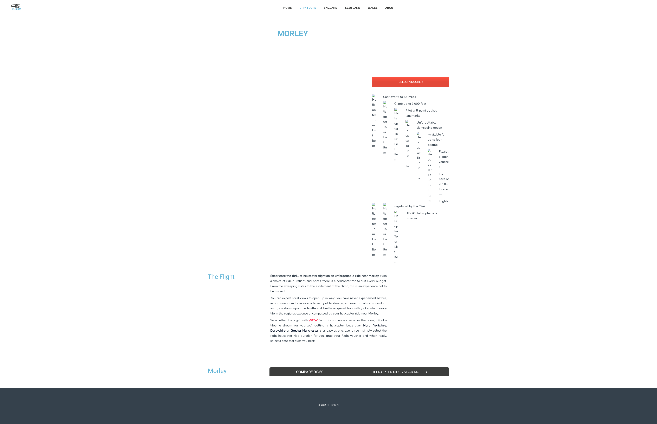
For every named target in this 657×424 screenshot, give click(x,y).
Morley (217, 371)
